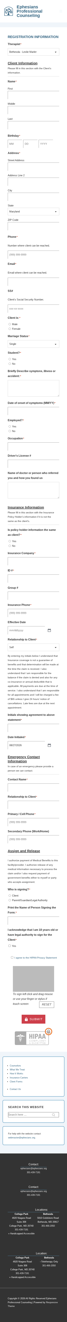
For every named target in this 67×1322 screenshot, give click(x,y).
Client (15, 895)
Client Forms (16, 1081)
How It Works (16, 1073)
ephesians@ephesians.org (33, 1168)
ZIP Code (13, 219)
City (10, 190)
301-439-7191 (33, 1172)
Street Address (16, 160)
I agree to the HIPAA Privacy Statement (35, 957)
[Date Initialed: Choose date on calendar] (49, 745)
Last (10, 118)
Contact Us (15, 1089)
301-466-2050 (48, 1226)
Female (16, 328)
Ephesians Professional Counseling (29, 11)
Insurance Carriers (19, 1077)
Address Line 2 (16, 175)
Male (15, 324)
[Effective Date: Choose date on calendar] (49, 630)
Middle (11, 103)
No (13, 363)
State (11, 205)
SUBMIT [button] (33, 1019)
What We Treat (17, 1069)
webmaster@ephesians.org (21, 1137)
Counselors (15, 1065)
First (10, 88)
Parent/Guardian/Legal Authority (30, 900)
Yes (14, 359)
